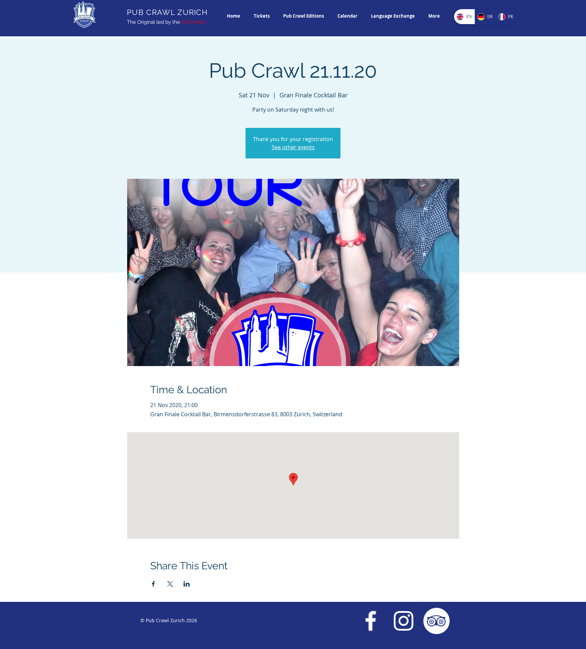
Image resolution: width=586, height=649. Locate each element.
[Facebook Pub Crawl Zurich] (370, 621)
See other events (293, 147)
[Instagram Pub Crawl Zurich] (403, 621)
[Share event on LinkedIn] (186, 584)
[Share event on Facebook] (153, 584)
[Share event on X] (170, 584)
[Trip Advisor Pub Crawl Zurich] (436, 621)
